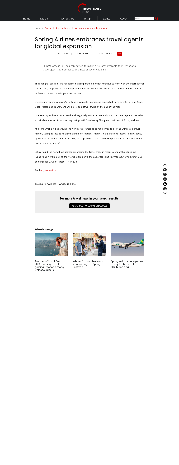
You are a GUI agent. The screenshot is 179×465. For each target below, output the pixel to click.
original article (48, 170)
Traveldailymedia (105, 53)
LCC (74, 183)
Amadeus (64, 183)
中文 (119, 54)
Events (106, 18)
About (123, 18)
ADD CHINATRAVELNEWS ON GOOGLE (89, 205)
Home (26, 18)
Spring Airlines (48, 183)
